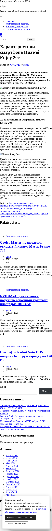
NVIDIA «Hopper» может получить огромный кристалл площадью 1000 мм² (24, 300)
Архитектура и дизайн (17, 26)
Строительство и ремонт (18, 29)
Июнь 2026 (11, 460)
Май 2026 (10, 463)
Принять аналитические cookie (20, 517)
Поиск (3, 387)
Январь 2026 (12, 474)
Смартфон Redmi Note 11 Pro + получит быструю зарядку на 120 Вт (26, 356)
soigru (26, 65)
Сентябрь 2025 (13, 484)
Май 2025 (10, 495)
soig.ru (3, 6)
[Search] (1, 36)
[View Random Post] (1, 34)
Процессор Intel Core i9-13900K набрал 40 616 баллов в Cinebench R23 (22, 422)
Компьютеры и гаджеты (17, 23)
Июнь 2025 (11, 492)
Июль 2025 (11, 489)
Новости (10, 21)
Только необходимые (16, 524)
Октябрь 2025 (12, 481)
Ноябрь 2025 (12, 479)
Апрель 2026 (12, 466)
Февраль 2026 (12, 471)
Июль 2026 (11, 458)
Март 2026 (11, 468)
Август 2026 (12, 455)
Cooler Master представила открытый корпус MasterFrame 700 (25, 246)
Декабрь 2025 (12, 476)
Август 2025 (12, 487)
